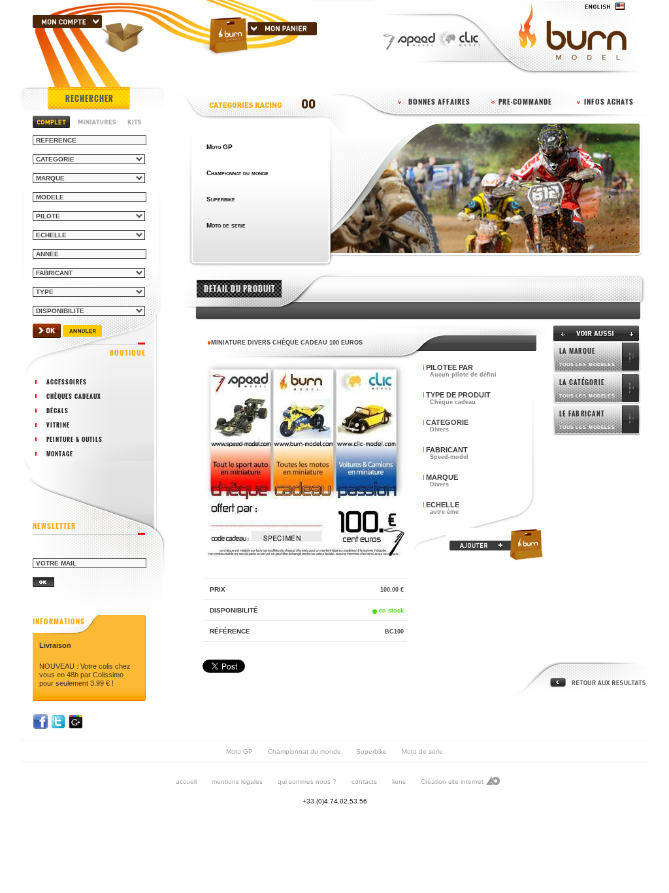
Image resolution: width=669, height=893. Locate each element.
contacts (364, 781)
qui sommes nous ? (307, 781)
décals (57, 410)
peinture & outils (74, 439)
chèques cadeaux (73, 396)
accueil (186, 781)
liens (399, 781)
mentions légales (237, 781)
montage (59, 453)
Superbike (371, 751)
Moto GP (239, 751)
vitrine (58, 425)
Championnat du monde (304, 751)
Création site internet (452, 781)
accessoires (66, 381)
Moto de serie (422, 751)
